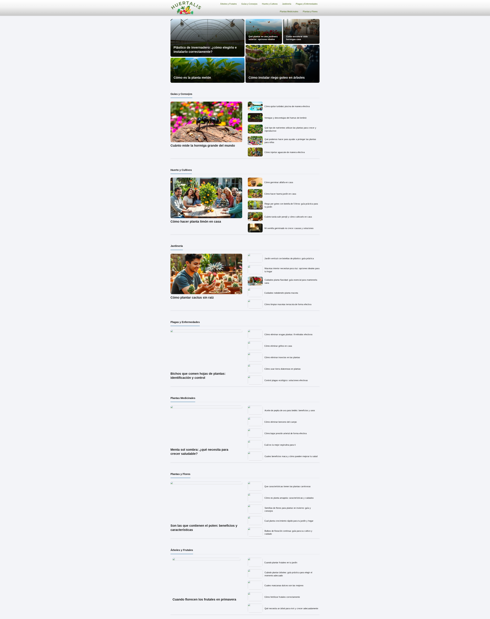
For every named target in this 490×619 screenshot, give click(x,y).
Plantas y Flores (310, 11)
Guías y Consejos (249, 4)
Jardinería (286, 4)
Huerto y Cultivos (270, 4)
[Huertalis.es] (186, 8)
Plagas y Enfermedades (306, 4)
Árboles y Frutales (228, 4)
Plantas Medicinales (289, 11)
